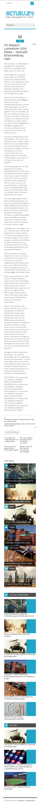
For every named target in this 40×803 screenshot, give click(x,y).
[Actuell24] (20, 18)
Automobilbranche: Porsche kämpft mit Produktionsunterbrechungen (18, 698)
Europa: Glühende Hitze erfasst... (18, 501)
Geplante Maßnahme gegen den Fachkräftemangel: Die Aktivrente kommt (19, 615)
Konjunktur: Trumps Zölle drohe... (18, 543)
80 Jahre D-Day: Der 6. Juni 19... (18, 584)
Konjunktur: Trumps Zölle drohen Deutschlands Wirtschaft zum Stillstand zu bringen (19, 677)
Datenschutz (30, 800)
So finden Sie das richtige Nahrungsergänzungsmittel (14, 718)
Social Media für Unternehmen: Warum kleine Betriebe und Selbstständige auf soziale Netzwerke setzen (18, 767)
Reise (24, 100)
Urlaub (23, 123)
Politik (12, 465)
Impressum (21, 800)
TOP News (14, 548)
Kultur (12, 507)
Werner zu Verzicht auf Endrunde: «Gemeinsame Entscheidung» (26, 449)
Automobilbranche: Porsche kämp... (19, 563)
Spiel (12, 272)
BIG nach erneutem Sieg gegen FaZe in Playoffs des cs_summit (26, 440)
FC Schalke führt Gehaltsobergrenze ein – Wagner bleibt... (11, 439)
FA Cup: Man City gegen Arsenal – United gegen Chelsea (11, 448)
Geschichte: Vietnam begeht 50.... (18, 522)
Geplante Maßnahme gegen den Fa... (20, 481)
